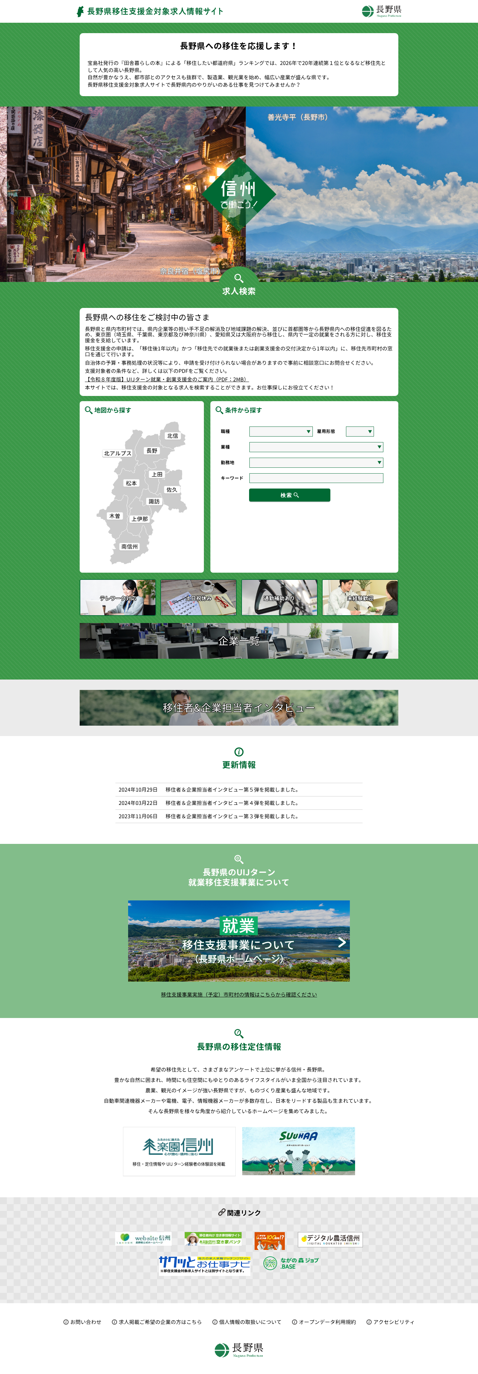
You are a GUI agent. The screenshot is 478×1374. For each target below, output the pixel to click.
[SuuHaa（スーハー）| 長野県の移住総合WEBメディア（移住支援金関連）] (270, 1247)
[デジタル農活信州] (330, 1244)
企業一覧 (239, 641)
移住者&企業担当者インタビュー (239, 708)
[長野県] (143, 1243)
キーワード (232, 478)
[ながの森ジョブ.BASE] (291, 1267)
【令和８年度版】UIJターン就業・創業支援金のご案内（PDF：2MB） (167, 380)
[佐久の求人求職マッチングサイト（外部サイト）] (204, 1273)
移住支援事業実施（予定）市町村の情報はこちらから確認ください (239, 994)
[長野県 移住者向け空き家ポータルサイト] (213, 1243)
